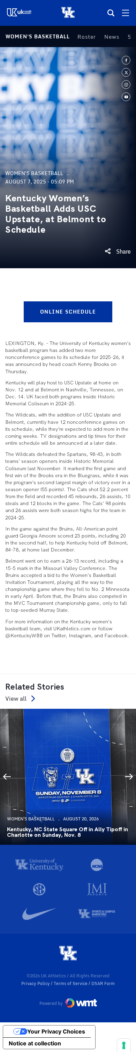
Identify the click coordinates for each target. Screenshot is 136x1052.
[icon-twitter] (126, 72)
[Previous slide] (7, 777)
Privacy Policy (36, 983)
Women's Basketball (38, 36)
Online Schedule (68, 312)
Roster (86, 36)
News (111, 36)
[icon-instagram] (126, 84)
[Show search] (111, 13)
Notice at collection (35, 1043)
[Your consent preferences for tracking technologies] (123, 1045)
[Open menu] (125, 13)
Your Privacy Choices (56, 1031)
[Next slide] (129, 777)
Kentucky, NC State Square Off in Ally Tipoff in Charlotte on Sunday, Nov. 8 (67, 832)
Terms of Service (71, 983)
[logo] (68, 953)
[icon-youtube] (126, 96)
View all (16, 698)
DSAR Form (103, 983)
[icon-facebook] (126, 60)
